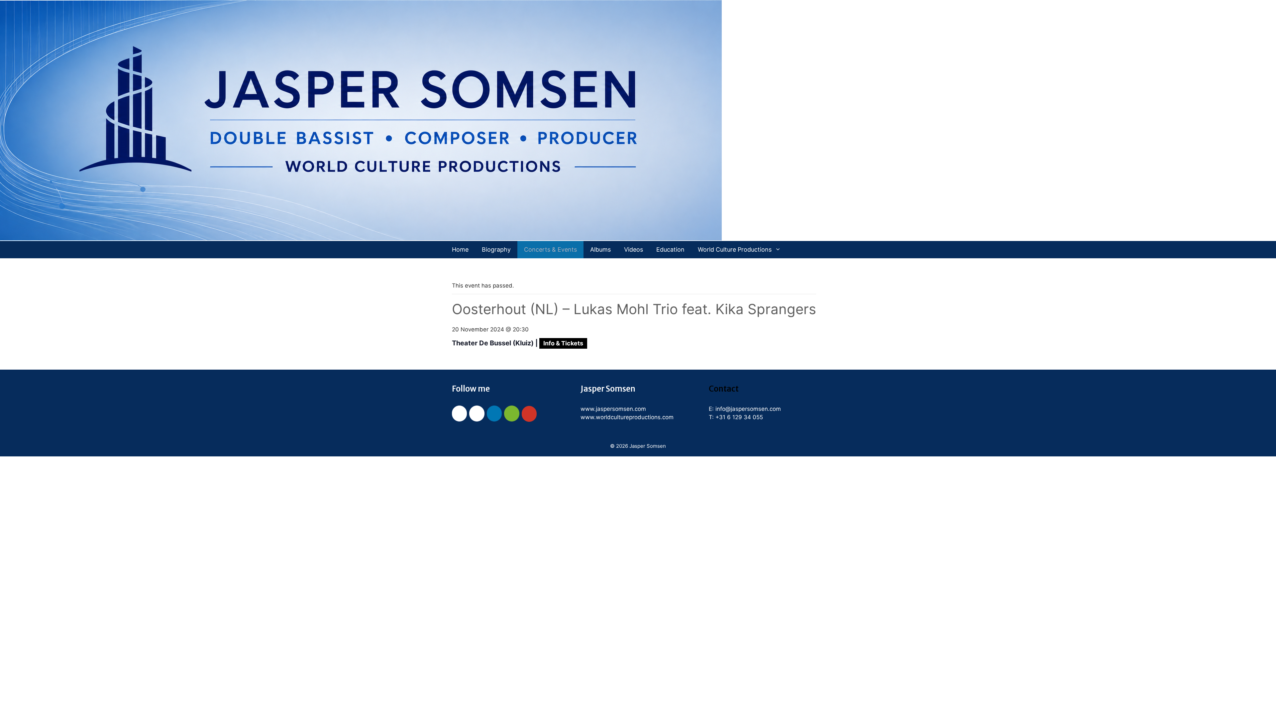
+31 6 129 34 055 (739, 417)
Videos (633, 249)
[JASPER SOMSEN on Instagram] (476, 413)
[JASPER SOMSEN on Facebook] (459, 413)
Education (670, 249)
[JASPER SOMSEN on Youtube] (529, 414)
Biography (496, 249)
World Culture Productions (735, 249)
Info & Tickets (563, 343)
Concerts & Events (550, 249)
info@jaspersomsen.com (748, 409)
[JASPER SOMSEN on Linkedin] (494, 413)
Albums (600, 249)
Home (460, 249)
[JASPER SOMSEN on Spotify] (511, 413)
